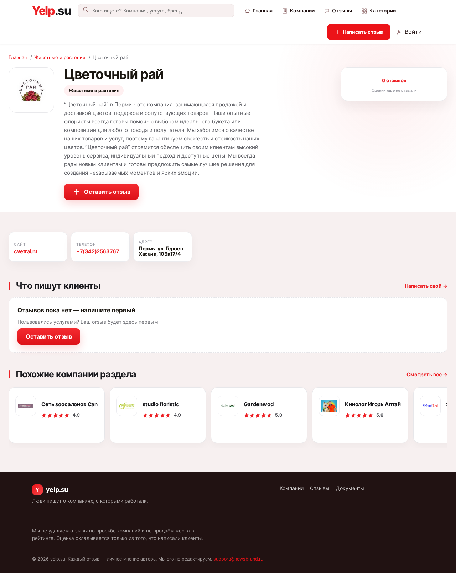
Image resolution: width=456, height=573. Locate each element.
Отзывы (342, 10)
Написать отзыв (363, 32)
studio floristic (160, 404)
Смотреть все (426, 374)
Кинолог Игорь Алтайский (373, 404)
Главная (263, 10)
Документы (350, 488)
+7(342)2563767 (97, 251)
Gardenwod (259, 404)
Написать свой (426, 286)
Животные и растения (59, 57)
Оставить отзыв (107, 191)
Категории (382, 10)
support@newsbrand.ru (238, 559)
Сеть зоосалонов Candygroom (69, 404)
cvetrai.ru (25, 251)
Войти (413, 31)
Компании (302, 10)
